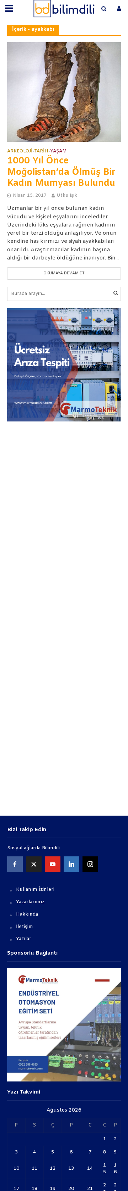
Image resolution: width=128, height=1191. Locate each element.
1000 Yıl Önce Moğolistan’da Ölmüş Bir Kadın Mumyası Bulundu (61, 173)
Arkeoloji (19, 151)
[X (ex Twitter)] (34, 864)
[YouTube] (52, 864)
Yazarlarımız (30, 902)
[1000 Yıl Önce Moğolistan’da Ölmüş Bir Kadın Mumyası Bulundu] (64, 91)
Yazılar (23, 939)
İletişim (24, 927)
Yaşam (58, 151)
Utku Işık (67, 195)
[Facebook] (15, 864)
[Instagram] (90, 864)
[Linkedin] (71, 864)
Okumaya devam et (64, 273)
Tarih (41, 151)
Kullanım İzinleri (35, 890)
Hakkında (27, 914)
